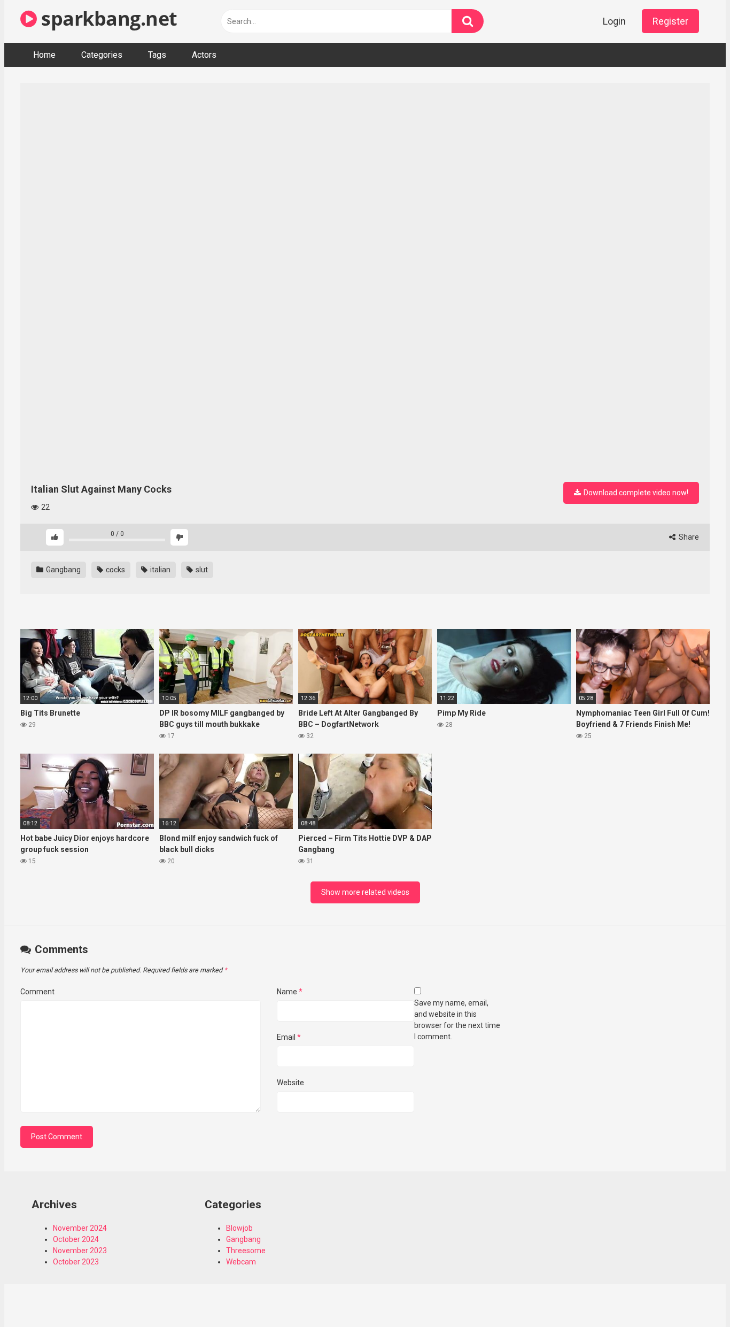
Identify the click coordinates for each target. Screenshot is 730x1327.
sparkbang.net (107, 18)
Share (688, 537)
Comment (37, 991)
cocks (114, 569)
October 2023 (76, 1261)
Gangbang (62, 569)
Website (290, 1082)
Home (44, 55)
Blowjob (239, 1228)
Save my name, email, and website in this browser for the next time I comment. (457, 1020)
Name (289, 991)
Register (670, 21)
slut (201, 569)
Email (289, 1037)
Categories (101, 55)
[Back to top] (694, 1295)
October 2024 (76, 1239)
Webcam (241, 1261)
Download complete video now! (635, 492)
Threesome (246, 1250)
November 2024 (80, 1228)
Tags (157, 55)
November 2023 (80, 1250)
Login (614, 21)
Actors (204, 55)
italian (159, 569)
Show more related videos (365, 892)
